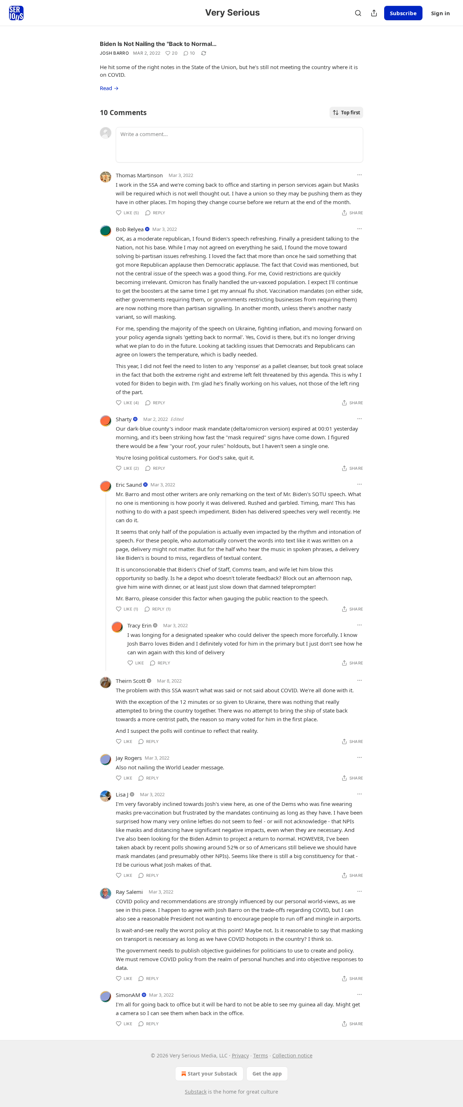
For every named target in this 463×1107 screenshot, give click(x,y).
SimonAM (128, 994)
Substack (196, 1091)
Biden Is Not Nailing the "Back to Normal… (158, 43)
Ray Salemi (129, 891)
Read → (109, 88)
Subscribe (403, 13)
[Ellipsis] (359, 175)
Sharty (124, 419)
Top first (350, 112)
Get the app (267, 1073)
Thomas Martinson (139, 175)
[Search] (358, 13)
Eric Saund (129, 484)
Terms (260, 1055)
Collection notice (292, 1055)
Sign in (440, 13)
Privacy (240, 1055)
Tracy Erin (139, 625)
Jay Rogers (129, 757)
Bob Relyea (130, 229)
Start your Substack (212, 1073)
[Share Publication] (374, 13)
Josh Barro (114, 53)
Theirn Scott (130, 680)
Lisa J (122, 794)
